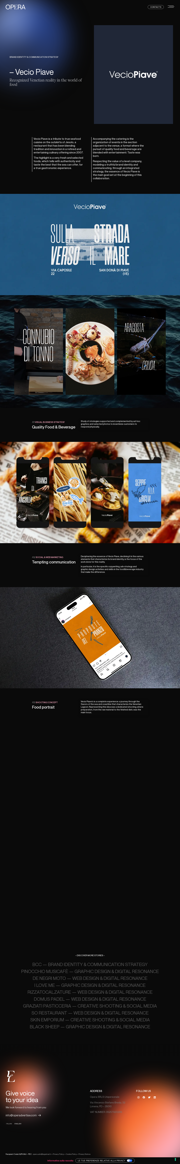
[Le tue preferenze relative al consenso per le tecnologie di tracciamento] (175, 1159)
